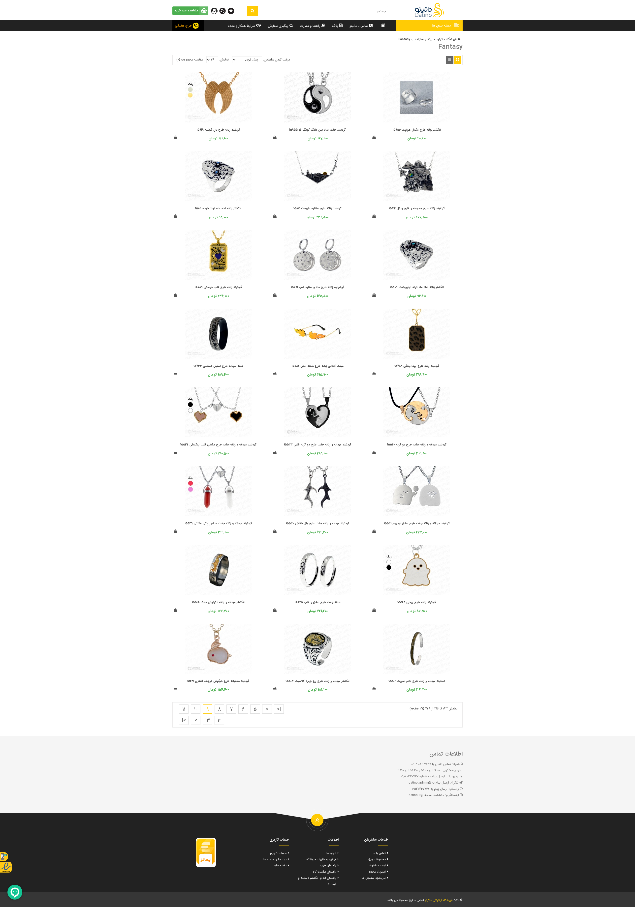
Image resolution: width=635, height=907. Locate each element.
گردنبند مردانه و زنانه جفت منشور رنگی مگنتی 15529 (218, 523)
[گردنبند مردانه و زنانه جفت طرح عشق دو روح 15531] (416, 491)
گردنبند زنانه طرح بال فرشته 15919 (218, 129)
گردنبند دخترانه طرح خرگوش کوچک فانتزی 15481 (218, 681)
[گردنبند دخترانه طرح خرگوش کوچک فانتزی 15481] (218, 648)
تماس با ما (379, 853)
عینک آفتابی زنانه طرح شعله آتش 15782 (318, 366)
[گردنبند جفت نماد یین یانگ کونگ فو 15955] (317, 97)
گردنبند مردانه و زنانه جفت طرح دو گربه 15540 (416, 444)
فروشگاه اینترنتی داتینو (438, 900)
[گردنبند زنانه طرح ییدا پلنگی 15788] (416, 333)
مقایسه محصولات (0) (189, 59)
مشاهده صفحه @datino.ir (426, 795)
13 (207, 720)
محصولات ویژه (377, 859)
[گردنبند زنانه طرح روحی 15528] (416, 569)
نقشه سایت (279, 865)
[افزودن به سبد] (374, 137)
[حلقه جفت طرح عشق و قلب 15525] (317, 569)
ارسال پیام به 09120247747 (429, 788)
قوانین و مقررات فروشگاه (321, 859)
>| (184, 720)
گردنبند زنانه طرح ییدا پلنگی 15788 (416, 366)
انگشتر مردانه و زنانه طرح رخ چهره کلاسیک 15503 (317, 681)
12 (220, 720)
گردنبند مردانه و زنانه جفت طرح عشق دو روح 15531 (417, 523)
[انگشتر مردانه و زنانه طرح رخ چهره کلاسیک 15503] (317, 648)
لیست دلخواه (377, 865)
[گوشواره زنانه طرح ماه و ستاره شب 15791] (317, 254)
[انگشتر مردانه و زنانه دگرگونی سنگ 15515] (218, 569)
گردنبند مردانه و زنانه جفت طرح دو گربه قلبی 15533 (317, 444)
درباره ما (331, 853)
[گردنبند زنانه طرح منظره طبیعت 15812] (317, 175)
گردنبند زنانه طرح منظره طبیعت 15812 (317, 208)
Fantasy (404, 39)
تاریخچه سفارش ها (374, 878)
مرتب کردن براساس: (276, 59)
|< (279, 709)
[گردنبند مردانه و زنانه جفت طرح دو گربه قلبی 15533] (317, 412)
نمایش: (224, 59)
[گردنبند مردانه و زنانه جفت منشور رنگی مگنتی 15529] (218, 491)
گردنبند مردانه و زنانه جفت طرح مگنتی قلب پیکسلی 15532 (218, 444)
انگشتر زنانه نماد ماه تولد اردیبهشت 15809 (417, 287)
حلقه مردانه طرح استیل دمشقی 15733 (218, 366)
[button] (429, 25)
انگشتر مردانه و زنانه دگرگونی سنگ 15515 (218, 602)
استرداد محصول (376, 871)
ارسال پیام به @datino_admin (429, 782)
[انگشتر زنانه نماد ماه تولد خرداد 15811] (218, 175)
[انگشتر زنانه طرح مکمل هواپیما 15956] (416, 97)
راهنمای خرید (328, 865)
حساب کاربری (278, 853)
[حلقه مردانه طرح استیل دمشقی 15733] (218, 333)
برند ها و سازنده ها (274, 859)
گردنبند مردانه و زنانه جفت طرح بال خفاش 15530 (317, 523)
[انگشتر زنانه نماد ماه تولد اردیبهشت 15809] (416, 254)
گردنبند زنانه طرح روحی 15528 (416, 602)
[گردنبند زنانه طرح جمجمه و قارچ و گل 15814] (416, 175)
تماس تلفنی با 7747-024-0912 (431, 764)
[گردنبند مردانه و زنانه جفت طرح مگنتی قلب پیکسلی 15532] (218, 412)
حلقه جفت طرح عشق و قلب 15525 (317, 602)
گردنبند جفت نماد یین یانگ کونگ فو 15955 (317, 129)
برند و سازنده (423, 39)
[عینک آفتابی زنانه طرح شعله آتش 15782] (317, 333)
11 (183, 709)
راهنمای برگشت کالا (324, 871)
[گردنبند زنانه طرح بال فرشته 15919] (218, 97)
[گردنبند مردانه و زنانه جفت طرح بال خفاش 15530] (317, 491)
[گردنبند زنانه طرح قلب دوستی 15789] (218, 254)
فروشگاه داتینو (447, 39)
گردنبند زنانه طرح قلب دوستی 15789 (218, 287)
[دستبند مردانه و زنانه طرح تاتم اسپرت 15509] (416, 648)
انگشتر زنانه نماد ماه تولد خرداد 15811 (218, 208)
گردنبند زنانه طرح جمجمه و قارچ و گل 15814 (417, 208)
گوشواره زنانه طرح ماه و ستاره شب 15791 (317, 287)
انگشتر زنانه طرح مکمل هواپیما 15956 (417, 129)
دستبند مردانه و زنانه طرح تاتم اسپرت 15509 (416, 681)
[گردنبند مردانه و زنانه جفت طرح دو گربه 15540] (416, 412)
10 (195, 709)
